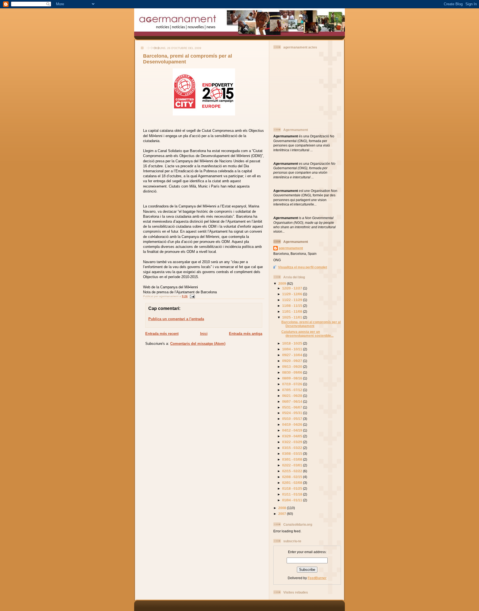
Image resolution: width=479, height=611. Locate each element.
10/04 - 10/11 (292, 349)
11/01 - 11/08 (292, 311)
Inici (204, 334)
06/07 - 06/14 (292, 401)
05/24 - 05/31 (292, 413)
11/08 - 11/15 (292, 305)
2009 (282, 283)
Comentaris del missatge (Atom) (197, 344)
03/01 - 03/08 (292, 459)
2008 (282, 508)
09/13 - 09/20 (292, 366)
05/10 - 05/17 (292, 418)
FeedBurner (317, 578)
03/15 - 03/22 (292, 448)
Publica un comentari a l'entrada (176, 319)
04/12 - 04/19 (292, 430)
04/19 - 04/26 (292, 424)
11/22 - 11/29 (292, 300)
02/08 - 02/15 (292, 477)
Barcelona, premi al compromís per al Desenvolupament (311, 324)
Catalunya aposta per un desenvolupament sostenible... (307, 333)
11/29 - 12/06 (292, 294)
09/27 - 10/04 (292, 355)
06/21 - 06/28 (292, 395)
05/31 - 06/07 (292, 407)
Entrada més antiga (245, 334)
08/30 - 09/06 (292, 372)
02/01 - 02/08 (292, 482)
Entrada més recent (162, 334)
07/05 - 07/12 (292, 390)
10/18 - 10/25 (292, 343)
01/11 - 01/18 (292, 494)
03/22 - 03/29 (292, 442)
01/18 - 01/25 (292, 488)
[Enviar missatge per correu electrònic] (191, 296)
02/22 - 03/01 (292, 465)
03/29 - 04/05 (292, 436)
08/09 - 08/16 (292, 378)
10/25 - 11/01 (292, 317)
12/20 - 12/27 (292, 288)
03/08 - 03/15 (292, 453)
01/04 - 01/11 (292, 500)
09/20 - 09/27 (292, 361)
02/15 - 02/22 (292, 471)
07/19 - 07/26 (292, 384)
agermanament (291, 248)
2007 (282, 513)
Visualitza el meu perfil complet (302, 267)
